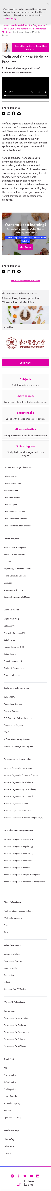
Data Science (9, 640)
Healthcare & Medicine (21, 25)
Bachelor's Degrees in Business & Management (24, 881)
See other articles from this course (25, 280)
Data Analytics (10, 626)
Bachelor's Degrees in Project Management (22, 874)
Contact (7, 1153)
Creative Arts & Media (13, 590)
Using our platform (12, 954)
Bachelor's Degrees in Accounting (18, 853)
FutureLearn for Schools (14, 1039)
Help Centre (9, 1146)
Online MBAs (9, 697)
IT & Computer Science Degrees (18, 718)
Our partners (9, 1011)
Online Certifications (13, 483)
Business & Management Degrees (18, 746)
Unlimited (8, 982)
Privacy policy (10, 1075)
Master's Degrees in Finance (16, 803)
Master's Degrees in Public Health (18, 796)
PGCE (6, 732)
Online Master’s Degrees (14, 511)
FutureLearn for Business (15, 1025)
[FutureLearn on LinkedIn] (37, 1176)
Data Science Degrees (13, 725)
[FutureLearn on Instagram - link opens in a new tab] (18, 1176)
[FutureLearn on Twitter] (25, 1176)
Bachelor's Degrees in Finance (17, 867)
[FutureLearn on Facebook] (12, 1176)
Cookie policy (10, 1089)
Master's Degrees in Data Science (18, 782)
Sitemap (7, 1110)
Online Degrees (10, 504)
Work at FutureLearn (13, 918)
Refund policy (10, 1082)
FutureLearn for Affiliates (15, 1046)
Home (5, 25)
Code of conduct (11, 1096)
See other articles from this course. (30, 48)
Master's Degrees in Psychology (18, 768)
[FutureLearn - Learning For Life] (25, 1182)
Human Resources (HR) (14, 647)
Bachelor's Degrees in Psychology (18, 846)
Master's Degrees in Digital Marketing (20, 789)
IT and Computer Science (15, 575)
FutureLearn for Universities (16, 1018)
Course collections (12, 675)
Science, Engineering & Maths (17, 597)
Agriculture (39, 25)
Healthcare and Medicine (14, 554)
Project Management (13, 661)
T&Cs (6, 1068)
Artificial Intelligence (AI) (14, 633)
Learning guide (10, 968)
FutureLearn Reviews (13, 961)
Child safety (9, 1139)
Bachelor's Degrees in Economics (18, 860)
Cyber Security (10, 654)
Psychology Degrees (13, 704)
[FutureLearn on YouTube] (31, 1176)
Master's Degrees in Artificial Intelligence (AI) (23, 817)
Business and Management (15, 547)
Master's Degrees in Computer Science (21, 775)
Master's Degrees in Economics (17, 810)
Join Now (25, 362)
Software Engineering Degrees (17, 739)
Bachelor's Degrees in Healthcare (18, 839)
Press (6, 925)
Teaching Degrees (11, 711)
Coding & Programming (14, 668)
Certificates (9, 975)
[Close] (47, 4)
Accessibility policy (12, 1103)
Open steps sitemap (12, 1117)
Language (8, 583)
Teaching (7, 561)
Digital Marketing (11, 618)
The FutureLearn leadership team (18, 911)
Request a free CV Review (15, 989)
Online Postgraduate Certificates (18, 525)
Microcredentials (11, 490)
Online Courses (10, 476)
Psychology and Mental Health (17, 568)
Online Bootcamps (12, 497)
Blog (6, 932)
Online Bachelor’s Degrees (15, 518)
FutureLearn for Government (16, 1032)
